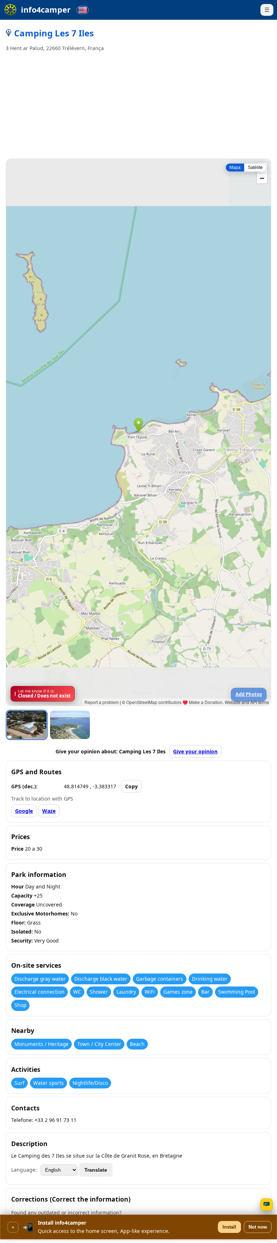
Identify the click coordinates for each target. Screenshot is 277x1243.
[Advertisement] (138, 105)
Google (24, 810)
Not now (258, 1227)
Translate (95, 1170)
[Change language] (82, 10)
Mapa (235, 167)
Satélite (255, 167)
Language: (24, 1169)
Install (229, 1227)
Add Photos (249, 694)
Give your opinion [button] (195, 751)
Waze (49, 810)
